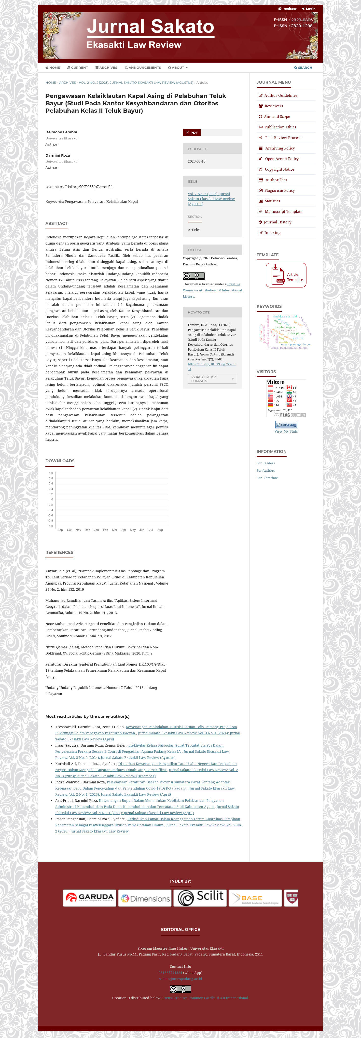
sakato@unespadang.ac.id (180, 978)
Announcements (144, 67)
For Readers (266, 463)
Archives (107, 67)
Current (79, 67)
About (178, 67)
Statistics (272, 200)
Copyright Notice (279, 169)
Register (289, 9)
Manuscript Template (283, 211)
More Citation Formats (204, 379)
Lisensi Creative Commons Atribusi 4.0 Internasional (204, 998)
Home (54, 67)
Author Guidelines (280, 95)
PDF (194, 133)
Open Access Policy (282, 158)
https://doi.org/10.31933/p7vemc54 (83, 187)
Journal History (277, 221)
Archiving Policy (280, 148)
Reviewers (274, 105)
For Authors (266, 470)
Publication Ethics (280, 126)
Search (304, 67)
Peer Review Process (283, 137)
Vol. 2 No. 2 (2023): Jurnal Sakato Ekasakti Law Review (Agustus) (136, 82)
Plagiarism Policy (279, 190)
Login (310, 9)
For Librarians (267, 478)
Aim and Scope (277, 116)
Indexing (272, 232)
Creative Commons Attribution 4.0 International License (212, 290)
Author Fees (276, 179)
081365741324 (170, 972)
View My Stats (286, 431)
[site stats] (286, 424)
